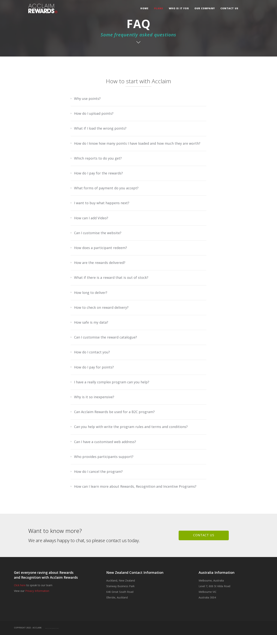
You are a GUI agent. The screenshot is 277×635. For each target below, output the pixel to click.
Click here (20, 585)
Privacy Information (37, 591)
